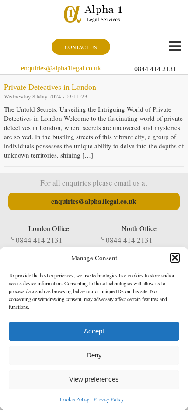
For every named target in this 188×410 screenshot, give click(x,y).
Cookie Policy (74, 399)
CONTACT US (81, 46)
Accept (94, 331)
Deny (94, 355)
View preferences (94, 379)
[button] (175, 257)
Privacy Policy (109, 399)
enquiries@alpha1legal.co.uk (61, 68)
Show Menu (175, 46)
